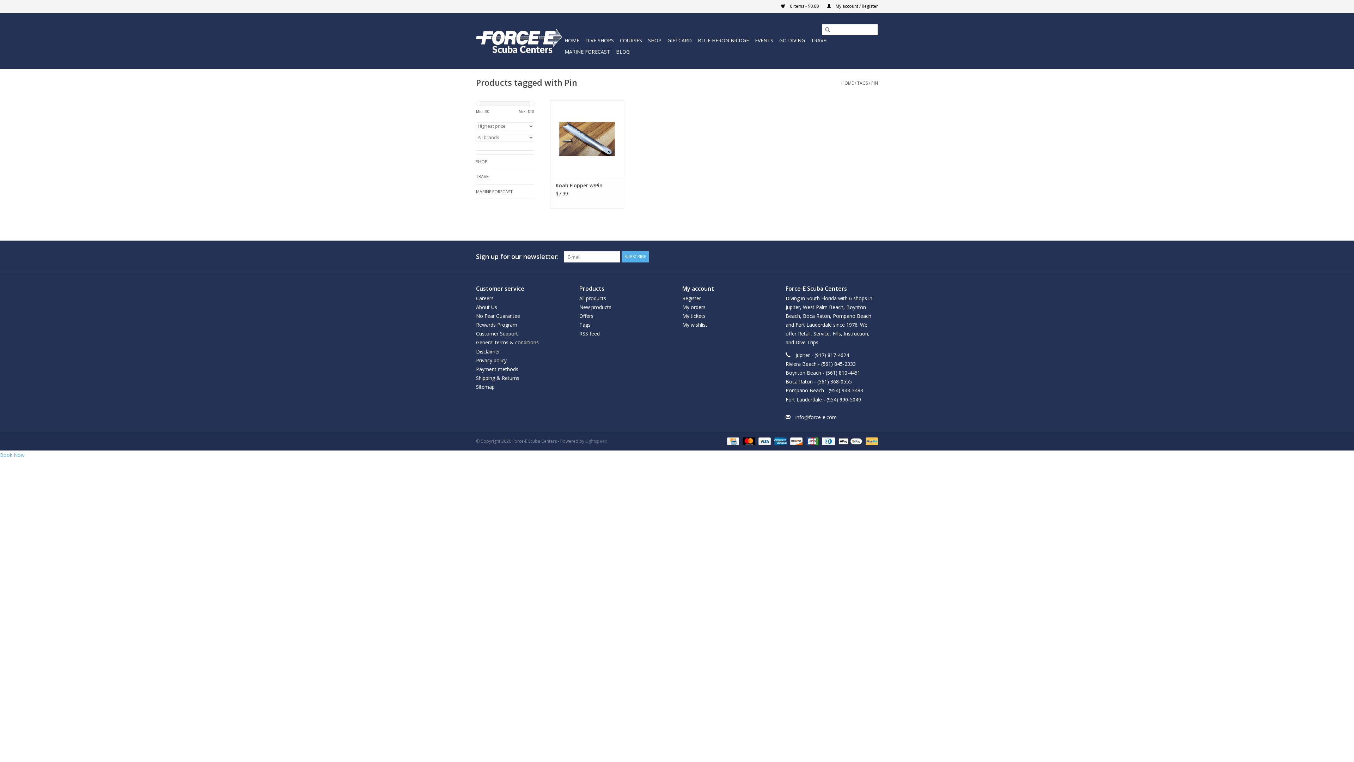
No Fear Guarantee (498, 316)
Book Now (12, 455)
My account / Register (856, 6)
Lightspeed (596, 441)
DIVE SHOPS (599, 40)
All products (592, 298)
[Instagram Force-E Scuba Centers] (872, 256)
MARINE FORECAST (587, 51)
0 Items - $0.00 (804, 6)
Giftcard (679, 40)
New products (595, 307)
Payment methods (497, 369)
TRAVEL (820, 40)
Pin (874, 83)
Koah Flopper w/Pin (579, 185)
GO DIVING (792, 40)
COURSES (631, 40)
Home (572, 40)
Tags (862, 83)
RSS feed (589, 333)
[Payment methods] (732, 441)
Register (691, 298)
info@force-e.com (816, 417)
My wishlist (694, 324)
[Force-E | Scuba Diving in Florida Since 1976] (519, 41)
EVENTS (764, 40)
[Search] (825, 30)
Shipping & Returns (497, 378)
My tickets (694, 316)
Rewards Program (496, 324)
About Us (486, 307)
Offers (586, 316)
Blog (623, 51)
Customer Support (497, 333)
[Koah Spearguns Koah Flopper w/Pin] (587, 139)
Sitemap (485, 386)
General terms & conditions (507, 342)
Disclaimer (488, 351)
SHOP (654, 40)
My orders (694, 307)
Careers (485, 298)
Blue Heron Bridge (723, 40)
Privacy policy (491, 360)
